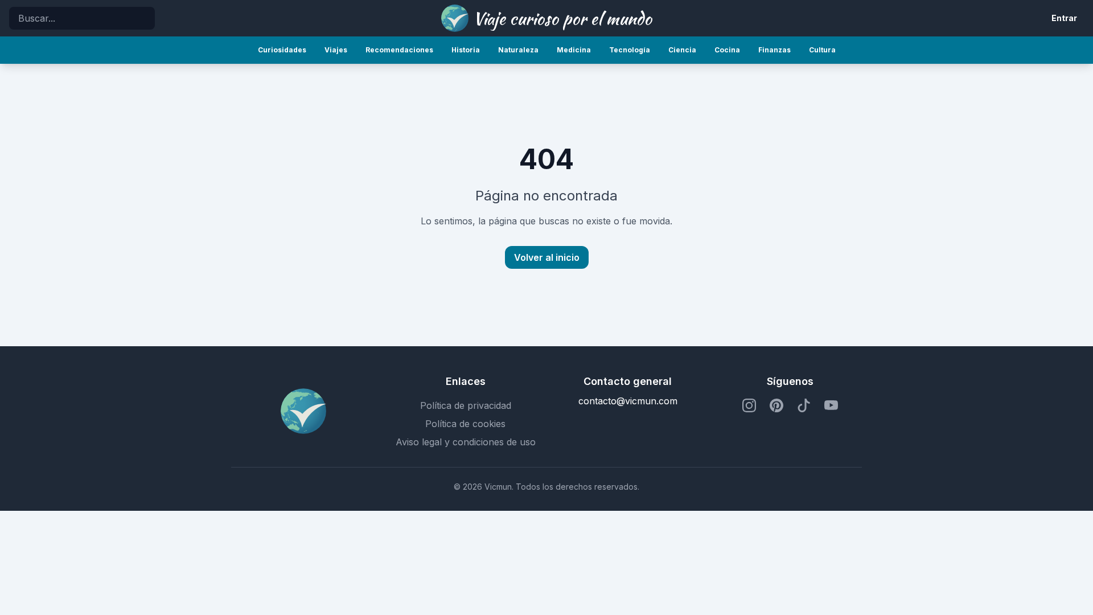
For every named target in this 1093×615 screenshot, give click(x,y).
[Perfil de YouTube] (831, 405)
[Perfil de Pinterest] (776, 405)
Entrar (1064, 18)
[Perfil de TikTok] (804, 405)
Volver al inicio (547, 257)
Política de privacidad (465, 405)
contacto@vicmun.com (627, 401)
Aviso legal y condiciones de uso (466, 442)
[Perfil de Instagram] (749, 405)
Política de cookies (465, 423)
